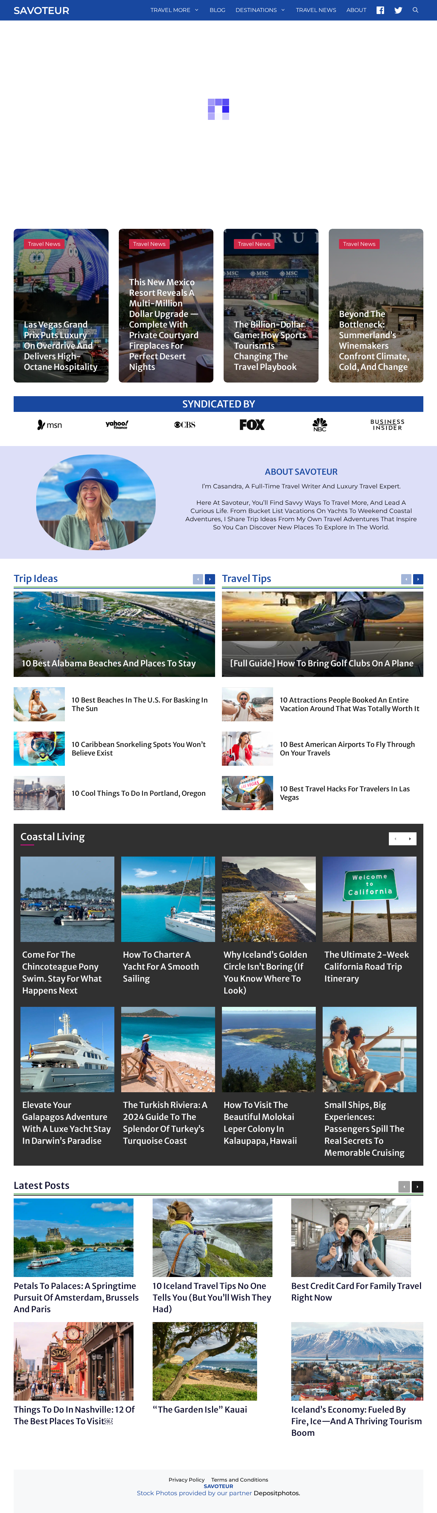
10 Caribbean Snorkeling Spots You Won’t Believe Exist (139, 748)
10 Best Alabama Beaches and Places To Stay (109, 663)
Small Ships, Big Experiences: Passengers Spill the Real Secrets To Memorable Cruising (364, 1129)
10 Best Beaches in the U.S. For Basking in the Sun (140, 704)
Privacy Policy (187, 1479)
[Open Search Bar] (415, 10)
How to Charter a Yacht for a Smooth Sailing (161, 966)
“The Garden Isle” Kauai (200, 1409)
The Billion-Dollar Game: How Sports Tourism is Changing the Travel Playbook (270, 345)
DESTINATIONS (256, 10)
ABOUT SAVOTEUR (301, 472)
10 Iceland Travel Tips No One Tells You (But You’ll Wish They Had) (212, 1298)
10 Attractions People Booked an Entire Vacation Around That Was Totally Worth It (350, 704)
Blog (217, 10)
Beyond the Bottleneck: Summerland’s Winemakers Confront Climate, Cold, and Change (374, 340)
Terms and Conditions (239, 1479)
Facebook (380, 10)
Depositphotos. (277, 1493)
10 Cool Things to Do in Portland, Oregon (139, 793)
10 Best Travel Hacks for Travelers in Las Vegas (345, 793)
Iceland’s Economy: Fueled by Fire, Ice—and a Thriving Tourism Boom (356, 1421)
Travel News (316, 10)
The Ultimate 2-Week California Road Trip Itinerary (366, 966)
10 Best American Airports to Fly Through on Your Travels (347, 748)
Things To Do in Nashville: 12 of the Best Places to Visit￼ (74, 1415)
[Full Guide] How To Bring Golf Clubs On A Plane (322, 663)
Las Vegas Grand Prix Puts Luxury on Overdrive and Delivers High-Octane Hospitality (60, 345)
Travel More (171, 10)
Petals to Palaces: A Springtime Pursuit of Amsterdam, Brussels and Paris (76, 1298)
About (356, 10)
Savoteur (41, 10)
